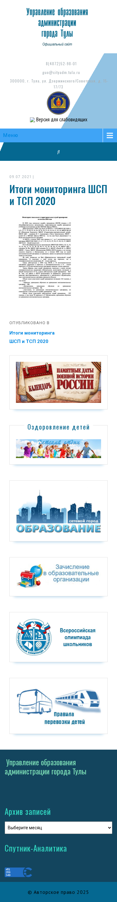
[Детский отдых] (58, 448)
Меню (10, 135)
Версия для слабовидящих (61, 119)
